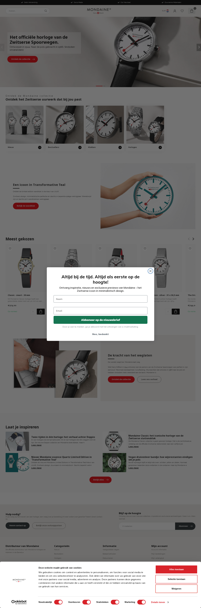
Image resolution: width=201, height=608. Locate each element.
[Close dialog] (150, 271)
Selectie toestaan (176, 579)
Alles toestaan (176, 569)
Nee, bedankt (100, 334)
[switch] (86, 602)
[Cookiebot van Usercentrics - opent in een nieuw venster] (19, 602)
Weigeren (176, 588)
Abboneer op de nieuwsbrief (100, 320)
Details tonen (158, 602)
